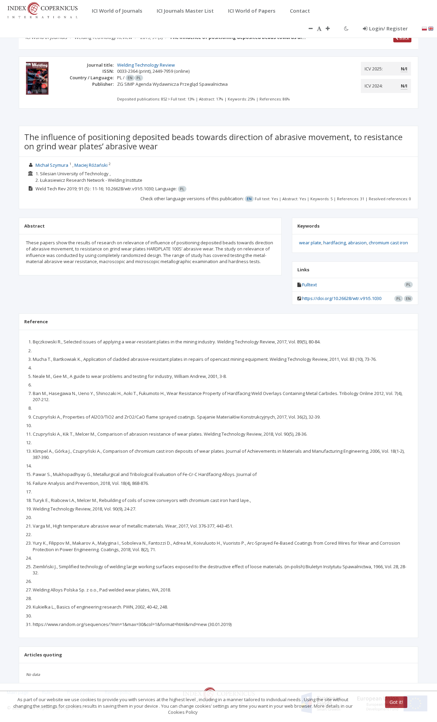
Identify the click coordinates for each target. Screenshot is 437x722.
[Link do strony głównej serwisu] (42, 9)
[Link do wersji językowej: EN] (431, 28)
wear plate (310, 243)
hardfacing (334, 243)
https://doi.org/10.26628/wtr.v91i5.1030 (341, 298)
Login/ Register (388, 28)
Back (403, 38)
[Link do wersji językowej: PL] (424, 28)
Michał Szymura (52, 165)
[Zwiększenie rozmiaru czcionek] (331, 28)
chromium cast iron (388, 243)
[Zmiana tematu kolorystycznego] (346, 28)
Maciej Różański (91, 165)
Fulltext (309, 285)
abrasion (357, 243)
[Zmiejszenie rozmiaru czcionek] (307, 28)
